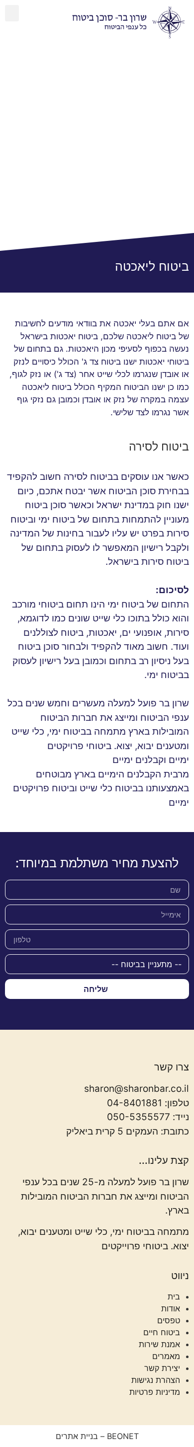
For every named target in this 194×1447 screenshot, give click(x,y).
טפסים (168, 1320)
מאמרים (166, 1356)
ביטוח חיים (161, 1332)
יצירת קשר (162, 1368)
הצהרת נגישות (155, 1380)
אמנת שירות (159, 1344)
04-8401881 (134, 1103)
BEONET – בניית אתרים (97, 1436)
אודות (170, 1308)
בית (174, 1296)
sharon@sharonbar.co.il (136, 1088)
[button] (12, 13)
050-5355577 (138, 1117)
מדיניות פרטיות (154, 1392)
